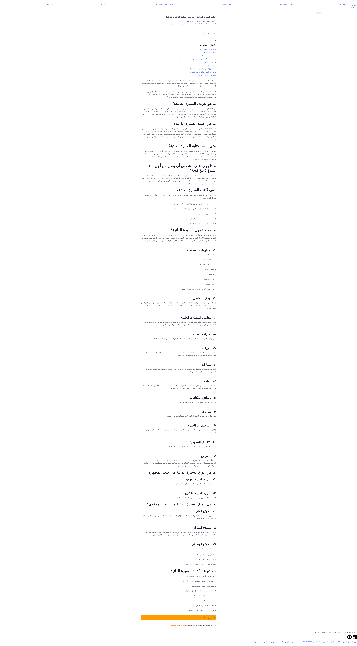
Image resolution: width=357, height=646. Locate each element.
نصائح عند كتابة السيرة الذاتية (207, 75)
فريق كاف (103, 4)
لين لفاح (206, 33)
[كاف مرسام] (352, 6)
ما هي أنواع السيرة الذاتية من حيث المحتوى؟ (203, 72)
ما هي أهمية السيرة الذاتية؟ (208, 52)
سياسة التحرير (328, 642)
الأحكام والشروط (317, 642)
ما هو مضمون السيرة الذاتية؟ (207, 65)
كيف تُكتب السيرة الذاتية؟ (208, 62)
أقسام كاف (343, 4)
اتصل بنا (50, 4)
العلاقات (318, 13)
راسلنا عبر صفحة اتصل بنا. (179, 625)
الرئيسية (213, 23)
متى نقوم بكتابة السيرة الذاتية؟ (207, 55)
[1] (167, 96)
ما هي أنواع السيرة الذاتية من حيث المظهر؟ (203, 69)
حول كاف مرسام (286, 4)
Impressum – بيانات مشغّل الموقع (299, 642)
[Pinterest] (349, 637)
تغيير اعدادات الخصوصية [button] (278, 642)
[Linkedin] (354, 637)
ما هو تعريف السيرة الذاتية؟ (208, 49)
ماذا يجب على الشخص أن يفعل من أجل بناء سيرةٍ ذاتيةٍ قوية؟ (198, 59)
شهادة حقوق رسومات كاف (164, 4)
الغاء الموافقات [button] (265, 642)
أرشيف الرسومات (226, 4)
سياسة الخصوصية (339, 642)
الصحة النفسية (206, 23)
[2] (145, 240)
